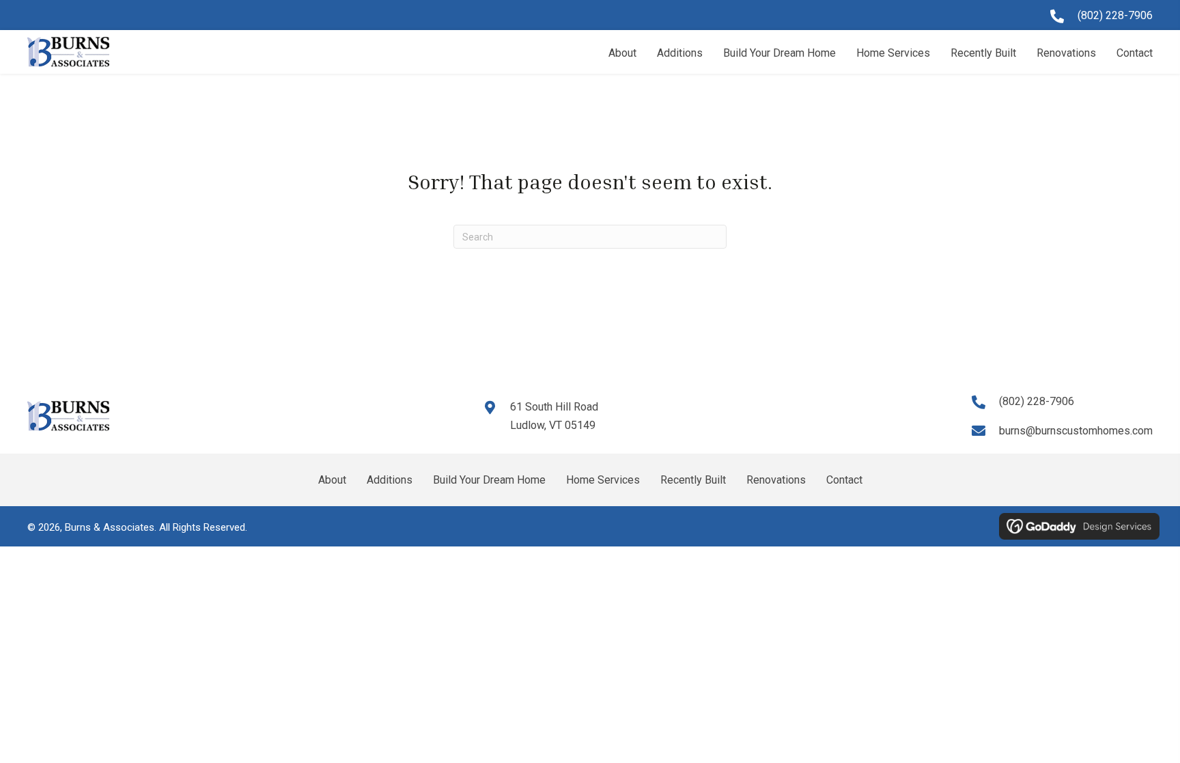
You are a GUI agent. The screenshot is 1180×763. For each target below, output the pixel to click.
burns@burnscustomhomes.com (1076, 430)
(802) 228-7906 (1115, 15)
